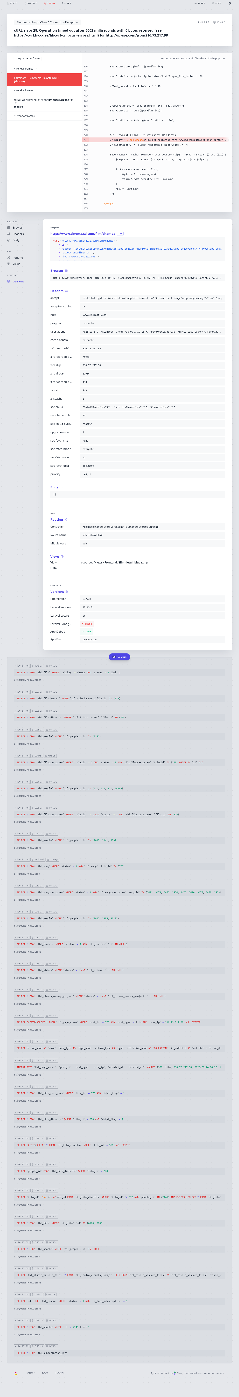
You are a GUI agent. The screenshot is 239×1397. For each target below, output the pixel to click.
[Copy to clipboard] (221, 241)
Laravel (59, 1373)
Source (30, 1373)
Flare (179, 1373)
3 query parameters (28, 848)
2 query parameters (28, 680)
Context (12, 275)
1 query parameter (28, 744)
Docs (45, 1373)
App (9, 251)
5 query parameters (28, 1075)
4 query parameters (28, 796)
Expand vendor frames (29, 58)
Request (12, 221)
